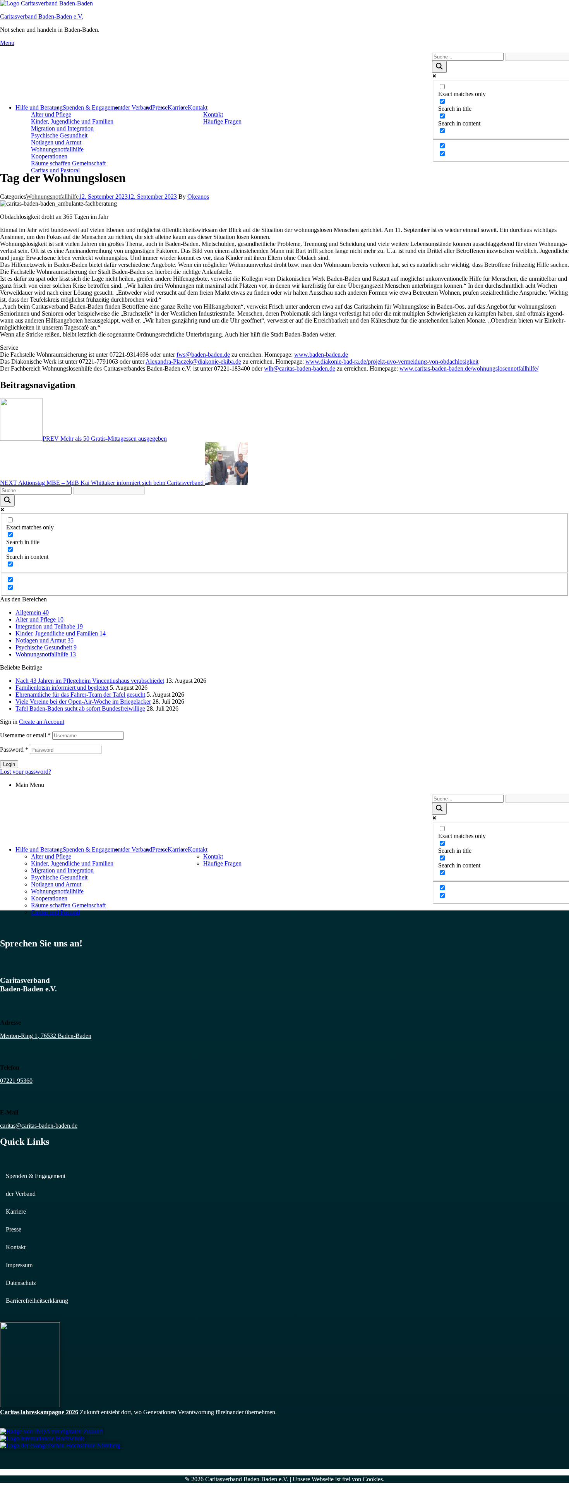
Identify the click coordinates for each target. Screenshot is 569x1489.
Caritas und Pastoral (55, 170)
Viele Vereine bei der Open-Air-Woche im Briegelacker (83, 701)
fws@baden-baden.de (203, 354)
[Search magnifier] (439, 67)
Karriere (178, 107)
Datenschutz (21, 1282)
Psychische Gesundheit (59, 135)
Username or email (25, 735)
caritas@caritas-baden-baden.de (38, 1125)
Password (14, 749)
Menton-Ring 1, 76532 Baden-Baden (45, 1035)
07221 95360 (16, 1080)
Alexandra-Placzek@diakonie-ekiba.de (193, 361)
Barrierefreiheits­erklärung (37, 1300)
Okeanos (198, 196)
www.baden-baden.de (321, 354)
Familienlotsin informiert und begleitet (61, 687)
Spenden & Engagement (92, 107)
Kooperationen (49, 156)
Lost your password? (25, 771)
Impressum (19, 1265)
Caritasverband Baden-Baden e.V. (41, 16)
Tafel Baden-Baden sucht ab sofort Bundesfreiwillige (80, 708)
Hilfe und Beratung (39, 107)
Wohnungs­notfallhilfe (57, 149)
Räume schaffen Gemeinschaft (68, 163)
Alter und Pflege (51, 114)
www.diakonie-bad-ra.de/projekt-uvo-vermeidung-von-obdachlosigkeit (391, 361)
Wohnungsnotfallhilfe (52, 196)
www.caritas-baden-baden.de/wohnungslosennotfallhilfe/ (468, 368)
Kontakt (197, 107)
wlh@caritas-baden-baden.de (299, 368)
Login (9, 764)
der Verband (137, 107)
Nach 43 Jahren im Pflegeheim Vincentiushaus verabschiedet (89, 680)
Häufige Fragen (222, 121)
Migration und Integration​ (62, 128)
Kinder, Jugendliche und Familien (72, 121)
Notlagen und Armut (56, 142)
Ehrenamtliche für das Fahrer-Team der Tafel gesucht (80, 694)
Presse (160, 107)
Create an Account (41, 721)
